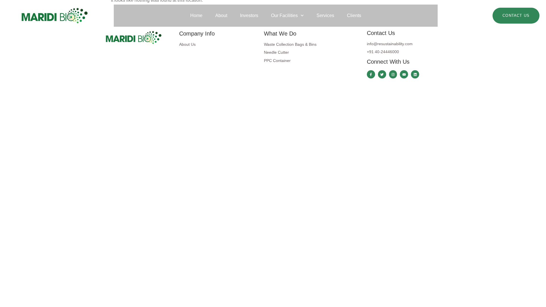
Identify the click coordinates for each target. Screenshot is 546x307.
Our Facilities (284, 15)
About (221, 15)
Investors (249, 15)
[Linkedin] (415, 74)
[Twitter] (382, 74)
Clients (354, 15)
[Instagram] (393, 74)
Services (325, 15)
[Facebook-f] (371, 74)
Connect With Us (388, 62)
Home (196, 15)
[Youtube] (404, 74)
